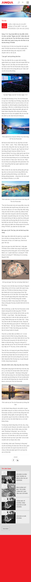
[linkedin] (17, 460)
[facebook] (13, 460)
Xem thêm (5, 528)
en (22, 2)
